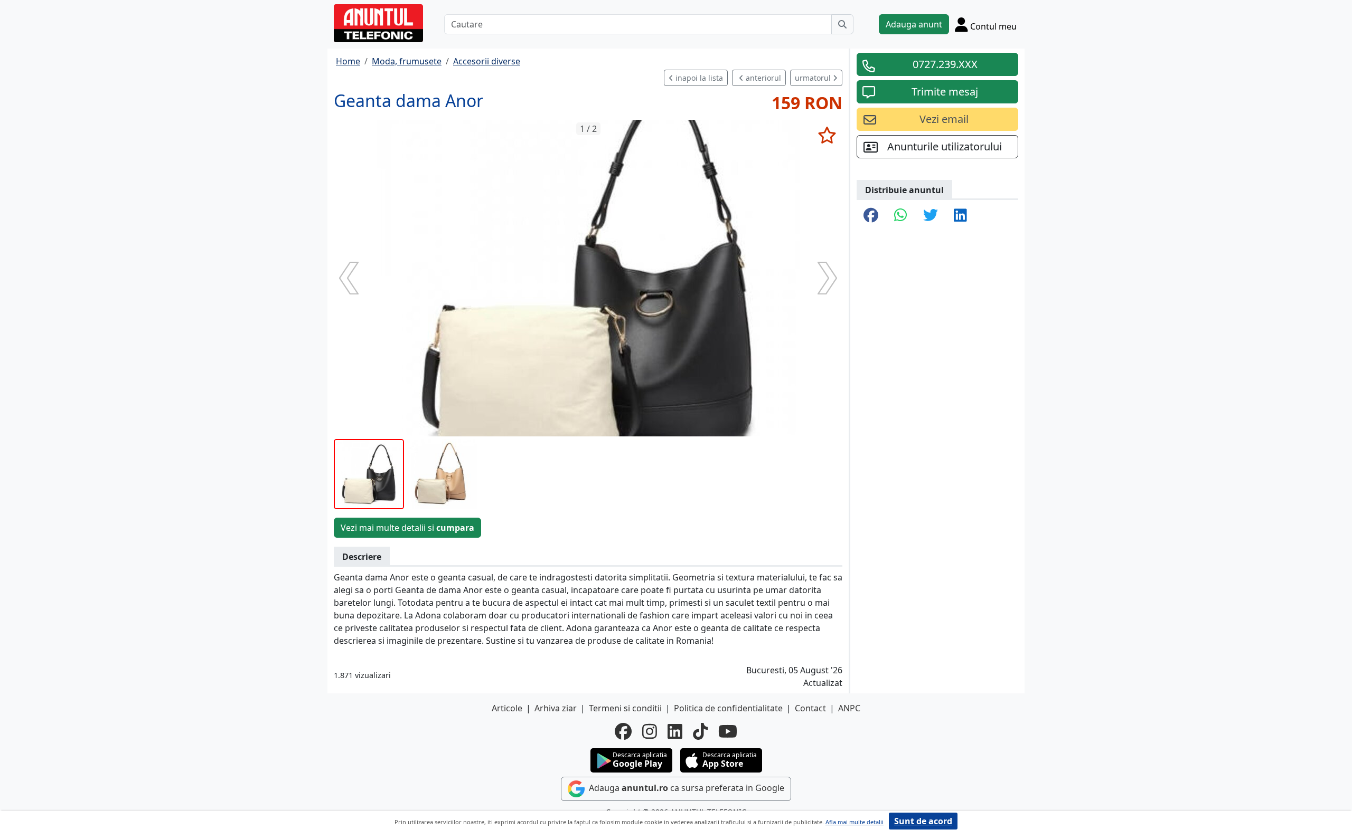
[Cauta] (842, 24)
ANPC (849, 708)
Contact (810, 708)
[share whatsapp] (900, 215)
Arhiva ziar (555, 708)
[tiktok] (700, 731)
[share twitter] (930, 215)
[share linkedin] (960, 215)
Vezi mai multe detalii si (407, 527)
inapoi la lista (698, 78)
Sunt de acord (923, 821)
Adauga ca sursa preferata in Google (685, 788)
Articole (507, 708)
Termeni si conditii (625, 708)
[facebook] (623, 731)
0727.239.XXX (945, 64)
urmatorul (814, 78)
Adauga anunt (914, 24)
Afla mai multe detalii (854, 822)
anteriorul (762, 78)
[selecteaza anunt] (827, 135)
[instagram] (649, 731)
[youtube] (727, 731)
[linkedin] (675, 731)
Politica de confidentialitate (728, 708)
